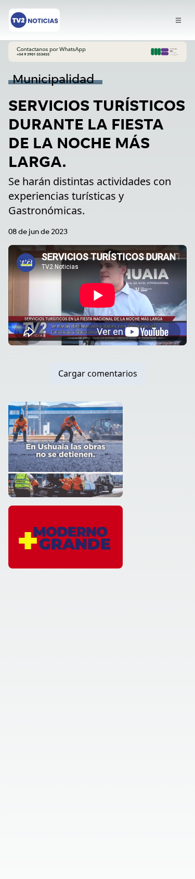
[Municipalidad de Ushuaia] (65, 449)
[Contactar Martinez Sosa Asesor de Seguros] (97, 52)
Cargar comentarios (97, 373)
